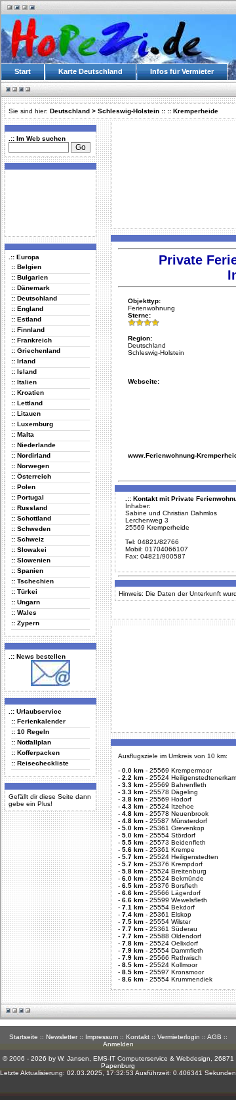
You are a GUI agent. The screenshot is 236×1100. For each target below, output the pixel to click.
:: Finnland (28, 329)
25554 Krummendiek (180, 979)
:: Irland (23, 361)
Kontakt (137, 1036)
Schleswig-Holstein (128, 111)
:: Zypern (25, 623)
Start (22, 71)
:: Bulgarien (29, 277)
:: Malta (22, 434)
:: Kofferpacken (35, 752)
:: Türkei (24, 591)
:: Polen (23, 486)
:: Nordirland (30, 455)
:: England (27, 308)
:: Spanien (27, 570)
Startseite (23, 1036)
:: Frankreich (31, 340)
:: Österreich (31, 476)
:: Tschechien (32, 581)
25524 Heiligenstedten (183, 856)
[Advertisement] (48, 202)
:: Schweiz (27, 539)
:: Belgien (26, 266)
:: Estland (26, 319)
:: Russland (29, 507)
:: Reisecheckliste (40, 763)
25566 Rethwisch (175, 957)
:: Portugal (27, 497)
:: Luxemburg (32, 424)
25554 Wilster (170, 921)
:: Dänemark (30, 287)
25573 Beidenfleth (177, 842)
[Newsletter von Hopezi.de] (50, 684)
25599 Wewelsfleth (178, 900)
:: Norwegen (30, 465)
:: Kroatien (27, 392)
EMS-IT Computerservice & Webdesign (151, 1058)
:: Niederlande (33, 445)
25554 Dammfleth (176, 950)
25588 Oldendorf (175, 936)
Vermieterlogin (178, 1036)
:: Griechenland (35, 350)
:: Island (24, 371)
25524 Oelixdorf (173, 943)
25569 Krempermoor (180, 770)
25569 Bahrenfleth (177, 784)
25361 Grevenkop (177, 828)
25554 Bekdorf (172, 907)
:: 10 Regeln (30, 731)
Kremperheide (195, 111)
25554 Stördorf (172, 835)
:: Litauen (26, 413)
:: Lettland (27, 403)
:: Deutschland (34, 298)
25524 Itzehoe (171, 806)
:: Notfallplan (31, 742)
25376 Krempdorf (176, 864)
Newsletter (61, 1036)
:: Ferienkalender (38, 721)
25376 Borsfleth (173, 885)
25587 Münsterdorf (178, 820)
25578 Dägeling (173, 792)
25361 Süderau (173, 928)
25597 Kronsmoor (176, 972)
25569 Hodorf (170, 799)
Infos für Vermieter (182, 71)
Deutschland (70, 111)
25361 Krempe (172, 849)
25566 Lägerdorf (175, 892)
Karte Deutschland (90, 71)
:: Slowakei (29, 549)
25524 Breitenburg (177, 871)
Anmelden (118, 1044)
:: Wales (24, 612)
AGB (214, 1036)
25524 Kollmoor (173, 964)
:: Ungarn (25, 602)
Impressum (101, 1036)
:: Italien (24, 382)
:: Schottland (31, 518)
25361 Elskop (170, 914)
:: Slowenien (30, 560)
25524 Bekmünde (176, 878)
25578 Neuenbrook (178, 813)
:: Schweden (30, 528)
